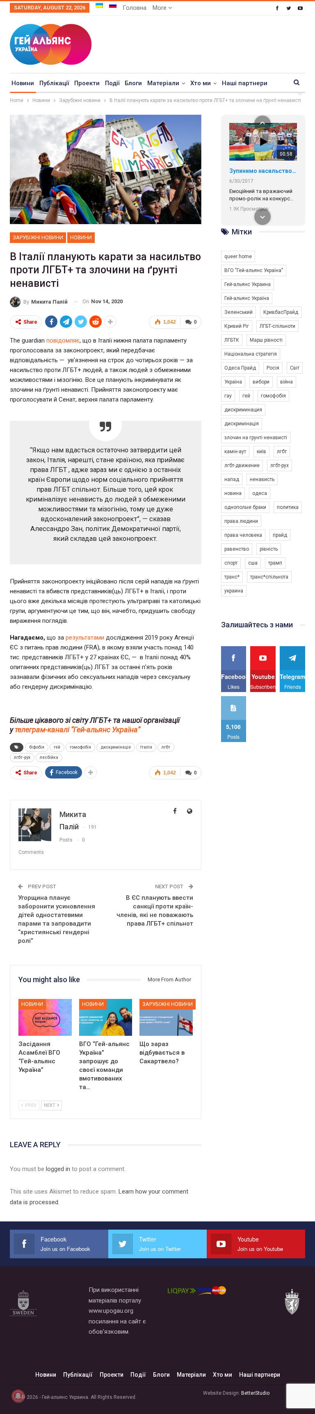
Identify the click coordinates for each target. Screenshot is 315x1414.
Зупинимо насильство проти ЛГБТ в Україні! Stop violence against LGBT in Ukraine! (263, 171)
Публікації (54, 83)
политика (288, 507)
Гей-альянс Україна (246, 298)
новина (233, 493)
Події (112, 83)
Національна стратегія (250, 354)
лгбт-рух (22, 757)
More (160, 7)
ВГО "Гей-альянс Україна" (253, 270)
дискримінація (115, 747)
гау (228, 396)
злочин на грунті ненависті (255, 437)
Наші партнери (244, 83)
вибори (261, 382)
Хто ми (200, 83)
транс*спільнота (269, 577)
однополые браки (245, 507)
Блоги (133, 83)
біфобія (36, 747)
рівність (269, 549)
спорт (230, 563)
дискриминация (243, 410)
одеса (259, 493)
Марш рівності (266, 340)
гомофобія (80, 747)
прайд (280, 535)
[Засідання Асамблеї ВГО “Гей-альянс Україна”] (45, 1017)
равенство (236, 549)
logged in (58, 1169)
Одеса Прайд (240, 368)
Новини (22, 83)
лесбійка (49, 757)
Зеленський (238, 312)
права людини (241, 521)
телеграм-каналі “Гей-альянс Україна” (77, 729)
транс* (232, 577)
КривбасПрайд (280, 312)
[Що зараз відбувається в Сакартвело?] (166, 1017)
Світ (294, 368)
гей (57, 747)
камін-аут (235, 451)
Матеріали (163, 83)
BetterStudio (255, 1393)
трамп (275, 563)
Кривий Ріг (236, 326)
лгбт (166, 747)
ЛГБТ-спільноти (277, 326)
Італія (146, 747)
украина (233, 591)
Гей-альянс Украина (247, 284)
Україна (233, 382)
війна (286, 382)
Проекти (87, 83)
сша (253, 563)
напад (231, 479)
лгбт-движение (242, 465)
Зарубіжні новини (38, 237)
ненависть (262, 479)
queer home (238, 256)
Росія (273, 368)
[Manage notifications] (18, 1396)
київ (261, 451)
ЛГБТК (231, 340)
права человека (243, 535)
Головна (134, 7)
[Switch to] (99, 5)
